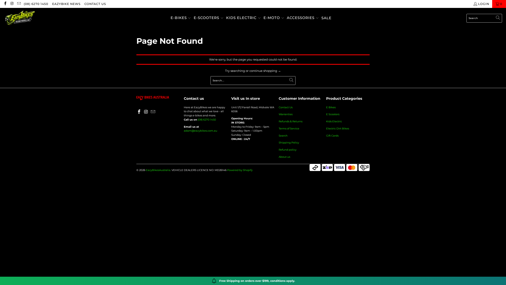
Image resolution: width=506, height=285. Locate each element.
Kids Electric (334, 121)
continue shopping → (265, 71)
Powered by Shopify (240, 170)
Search (283, 135)
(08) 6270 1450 (36, 4)
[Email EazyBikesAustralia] (19, 4)
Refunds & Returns (290, 121)
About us (284, 156)
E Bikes (331, 107)
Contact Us (286, 107)
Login (483, 4)
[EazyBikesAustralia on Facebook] (5, 4)
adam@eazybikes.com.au (200, 130)
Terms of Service (289, 128)
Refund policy (287, 149)
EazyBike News (66, 4)
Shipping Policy (289, 142)
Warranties (286, 114)
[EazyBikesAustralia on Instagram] (12, 4)
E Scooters (332, 114)
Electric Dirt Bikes (337, 128)
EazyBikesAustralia (158, 170)
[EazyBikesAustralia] (20, 18)
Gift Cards (332, 135)
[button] (181, 18)
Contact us (95, 4)
